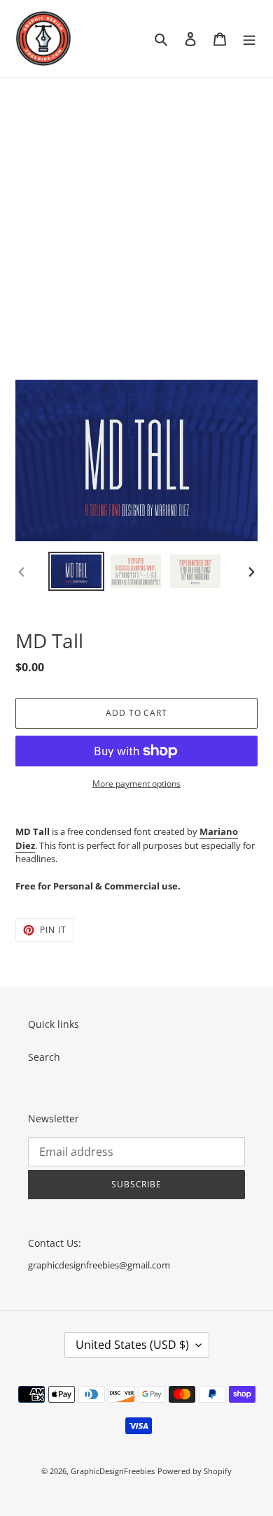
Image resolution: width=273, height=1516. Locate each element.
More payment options (136, 783)
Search (44, 1057)
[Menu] (249, 38)
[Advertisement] (136, 221)
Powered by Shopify (195, 1471)
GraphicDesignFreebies (113, 1471)
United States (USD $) (132, 1344)
